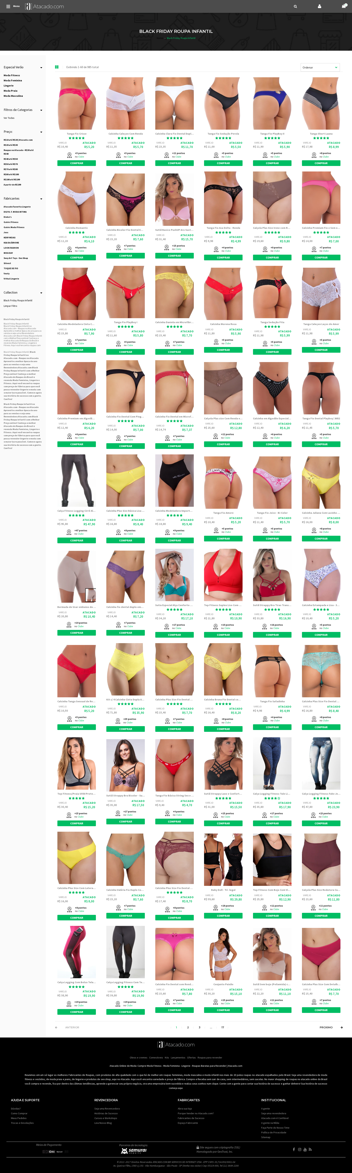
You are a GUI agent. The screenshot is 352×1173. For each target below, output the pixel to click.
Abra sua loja (185, 1108)
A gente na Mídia (270, 1123)
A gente (265, 1108)
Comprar (76, 163)
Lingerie (186, 1065)
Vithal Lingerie (11, 278)
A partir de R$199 (12, 184)
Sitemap (265, 1137)
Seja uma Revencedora (107, 1108)
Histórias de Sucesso (106, 1113)
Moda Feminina (20, 380)
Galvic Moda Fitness (14, 227)
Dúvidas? (16, 1108)
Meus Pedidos (19, 1118)
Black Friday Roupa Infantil (18, 300)
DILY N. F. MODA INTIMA (15, 211)
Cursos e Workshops (105, 1118)
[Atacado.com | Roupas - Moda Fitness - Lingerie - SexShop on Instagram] (300, 1149)
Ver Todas (9, 118)
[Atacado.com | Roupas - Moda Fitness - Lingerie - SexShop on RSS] (311, 1149)
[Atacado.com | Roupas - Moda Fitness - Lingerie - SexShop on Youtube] (305, 1149)
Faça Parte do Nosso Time (275, 1127)
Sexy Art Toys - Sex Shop (16, 258)
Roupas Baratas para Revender (209, 1065)
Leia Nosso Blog (103, 1123)
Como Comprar (19, 1113)
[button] (77, 138)
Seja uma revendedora (273, 1113)
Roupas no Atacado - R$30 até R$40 (19, 152)
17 (222, 1027)
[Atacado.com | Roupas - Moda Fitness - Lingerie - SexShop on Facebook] (295, 1149)
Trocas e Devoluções (22, 1123)
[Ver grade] (57, 67)
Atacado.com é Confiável (275, 1118)
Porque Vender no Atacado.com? (196, 1113)
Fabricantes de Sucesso (191, 1118)
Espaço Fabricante (188, 1123)
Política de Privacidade (273, 1132)
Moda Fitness (154, 1065)
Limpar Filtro (10, 306)
